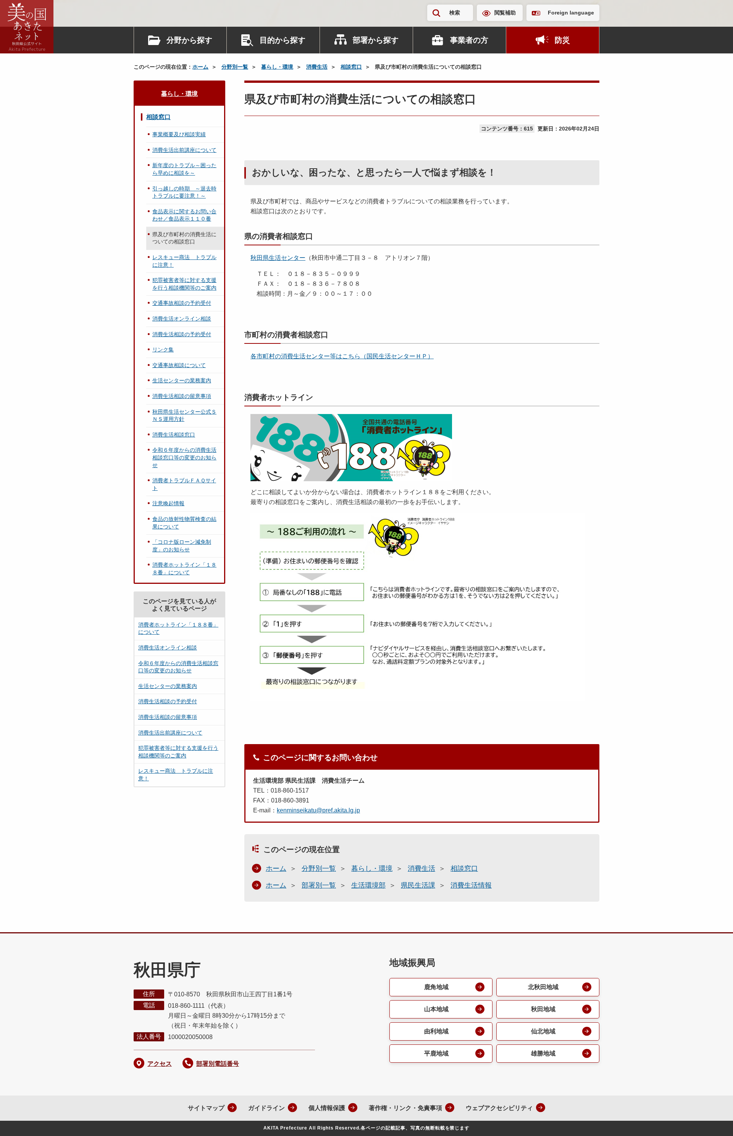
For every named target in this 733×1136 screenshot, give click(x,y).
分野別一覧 (234, 67)
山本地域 (436, 1009)
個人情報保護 (326, 1108)
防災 (562, 40)
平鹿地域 (436, 1053)
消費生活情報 (471, 885)
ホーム (200, 67)
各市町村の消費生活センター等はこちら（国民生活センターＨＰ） (342, 356)
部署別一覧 (319, 885)
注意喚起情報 (168, 503)
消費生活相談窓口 (173, 435)
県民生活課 (418, 885)
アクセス (159, 1063)
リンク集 (163, 349)
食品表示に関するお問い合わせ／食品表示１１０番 (184, 215)
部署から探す (376, 40)
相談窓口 (351, 67)
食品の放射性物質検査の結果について (184, 523)
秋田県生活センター (277, 258)
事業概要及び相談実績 (179, 134)
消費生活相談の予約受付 (181, 334)
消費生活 (317, 67)
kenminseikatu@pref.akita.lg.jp (318, 810)
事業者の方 (469, 40)
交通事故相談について (179, 365)
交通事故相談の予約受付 (181, 303)
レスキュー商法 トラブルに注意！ (184, 261)
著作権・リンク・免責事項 (405, 1108)
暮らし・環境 (277, 67)
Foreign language (571, 13)
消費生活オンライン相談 (181, 319)
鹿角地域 (436, 987)
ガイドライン (266, 1108)
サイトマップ (206, 1108)
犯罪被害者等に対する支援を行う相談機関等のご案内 (184, 284)
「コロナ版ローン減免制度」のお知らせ (181, 546)
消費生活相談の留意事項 (181, 396)
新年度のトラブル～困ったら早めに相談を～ (184, 169)
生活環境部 (368, 885)
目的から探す (282, 40)
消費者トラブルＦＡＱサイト (184, 484)
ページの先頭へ (712, 1120)
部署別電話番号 (217, 1063)
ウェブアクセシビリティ (499, 1108)
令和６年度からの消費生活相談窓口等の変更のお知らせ (184, 457)
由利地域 (436, 1031)
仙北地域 (543, 1031)
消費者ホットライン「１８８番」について (184, 568)
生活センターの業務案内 (181, 380)
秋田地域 (543, 1009)
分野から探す (189, 40)
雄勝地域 (543, 1053)
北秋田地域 (543, 987)
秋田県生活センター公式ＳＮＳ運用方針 (184, 415)
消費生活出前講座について (184, 150)
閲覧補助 (505, 13)
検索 (454, 13)
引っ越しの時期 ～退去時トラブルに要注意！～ (184, 192)
